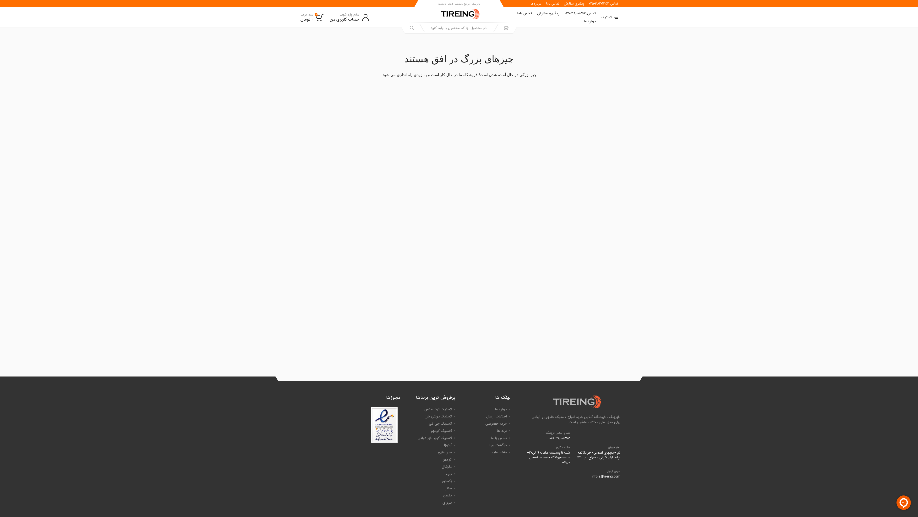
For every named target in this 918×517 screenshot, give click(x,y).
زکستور (447, 481)
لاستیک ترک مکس (438, 409)
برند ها (502, 431)
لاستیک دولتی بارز (438, 416)
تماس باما (552, 3)
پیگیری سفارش (574, 3)
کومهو (447, 459)
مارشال (447, 467)
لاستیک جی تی (440, 424)
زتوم (449, 474)
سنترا (448, 488)
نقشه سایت (498, 452)
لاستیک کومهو (441, 431)
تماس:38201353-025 (603, 3)
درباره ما (536, 3)
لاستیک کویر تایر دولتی (435, 438)
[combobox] (459, 28)
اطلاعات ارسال (496, 416)
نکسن (447, 495)
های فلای (445, 452)
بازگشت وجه (498, 445)
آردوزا (448, 445)
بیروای (447, 503)
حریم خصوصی (496, 424)
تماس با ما (499, 438)
